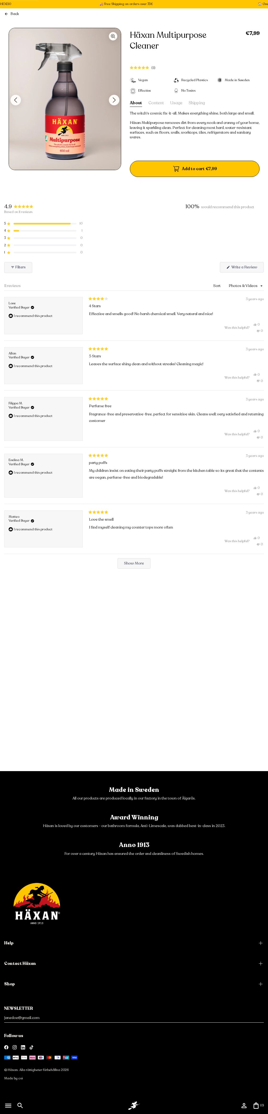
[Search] (20, 1106)
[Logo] (36, 903)
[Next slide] (114, 100)
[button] (142, 67)
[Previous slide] (15, 100)
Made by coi (13, 1078)
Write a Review (247, 269)
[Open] (8, 1106)
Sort (217, 285)
